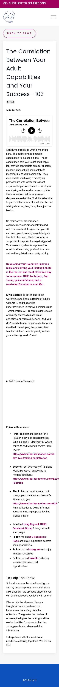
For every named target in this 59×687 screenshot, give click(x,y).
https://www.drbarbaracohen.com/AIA (35, 503)
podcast (10, 102)
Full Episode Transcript (21, 381)
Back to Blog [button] (19, 33)
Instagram (34, 549)
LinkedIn (33, 558)
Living (25, 524)
